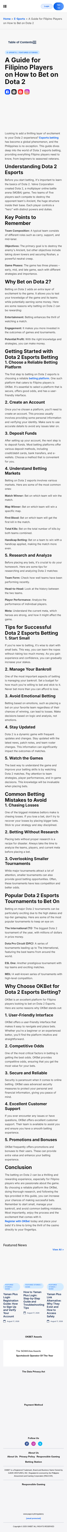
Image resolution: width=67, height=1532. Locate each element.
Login (46, 6)
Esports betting (49, 137)
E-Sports (19, 18)
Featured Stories (28, 52)
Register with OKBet (17, 1221)
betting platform (39, 378)
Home (7, 18)
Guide (7, 1289)
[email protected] (33, 1518)
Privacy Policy (27, 1456)
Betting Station (33, 1461)
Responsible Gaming (48, 1456)
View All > (58, 1249)
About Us (12, 1456)
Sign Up (58, 6)
